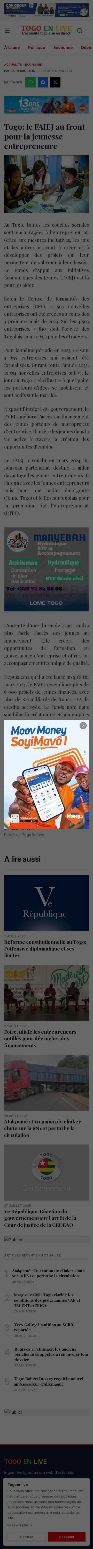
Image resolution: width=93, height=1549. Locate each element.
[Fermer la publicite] (83, 725)
